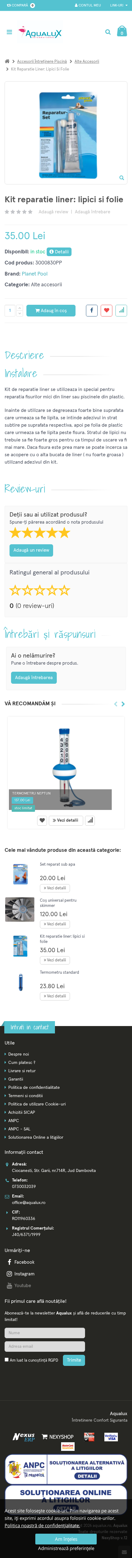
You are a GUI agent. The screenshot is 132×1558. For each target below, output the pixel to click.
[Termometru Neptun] (66, 765)
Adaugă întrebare (92, 212)
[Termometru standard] (19, 981)
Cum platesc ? (21, 1063)
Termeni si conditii (25, 1096)
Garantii (15, 1079)
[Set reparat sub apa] (19, 873)
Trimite (74, 1360)
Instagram (24, 1274)
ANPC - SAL (19, 1129)
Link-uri (117, 5)
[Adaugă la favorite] (42, 821)
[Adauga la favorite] (106, 310)
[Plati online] (87, 1437)
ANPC (13, 1121)
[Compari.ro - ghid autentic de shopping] (34, 1375)
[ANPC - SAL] (66, 1469)
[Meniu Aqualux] (10, 31)
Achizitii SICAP (21, 1112)
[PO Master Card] (66, 1446)
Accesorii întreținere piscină (42, 62)
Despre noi (18, 1054)
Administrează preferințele (66, 1548)
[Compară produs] (90, 821)
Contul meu (89, 5)
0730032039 (24, 1187)
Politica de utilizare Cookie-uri (37, 1104)
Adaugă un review (31, 550)
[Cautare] (108, 32)
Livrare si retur (22, 1071)
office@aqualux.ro (28, 1203)
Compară (22, 5)
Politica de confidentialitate (34, 1087)
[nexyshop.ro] (57, 1437)
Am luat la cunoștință (34, 1361)
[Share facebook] (92, 310)
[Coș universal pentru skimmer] (19, 909)
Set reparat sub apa (57, 865)
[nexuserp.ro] (24, 1437)
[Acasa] (7, 62)
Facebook (24, 1262)
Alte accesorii (87, 62)
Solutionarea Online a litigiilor (35, 1137)
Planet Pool (35, 274)
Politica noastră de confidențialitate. (42, 1525)
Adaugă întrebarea (34, 677)
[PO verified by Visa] (109, 1437)
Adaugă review (53, 212)
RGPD (53, 1361)
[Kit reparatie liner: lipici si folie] (19, 945)
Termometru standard (59, 973)
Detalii (61, 251)
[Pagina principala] (41, 31)
